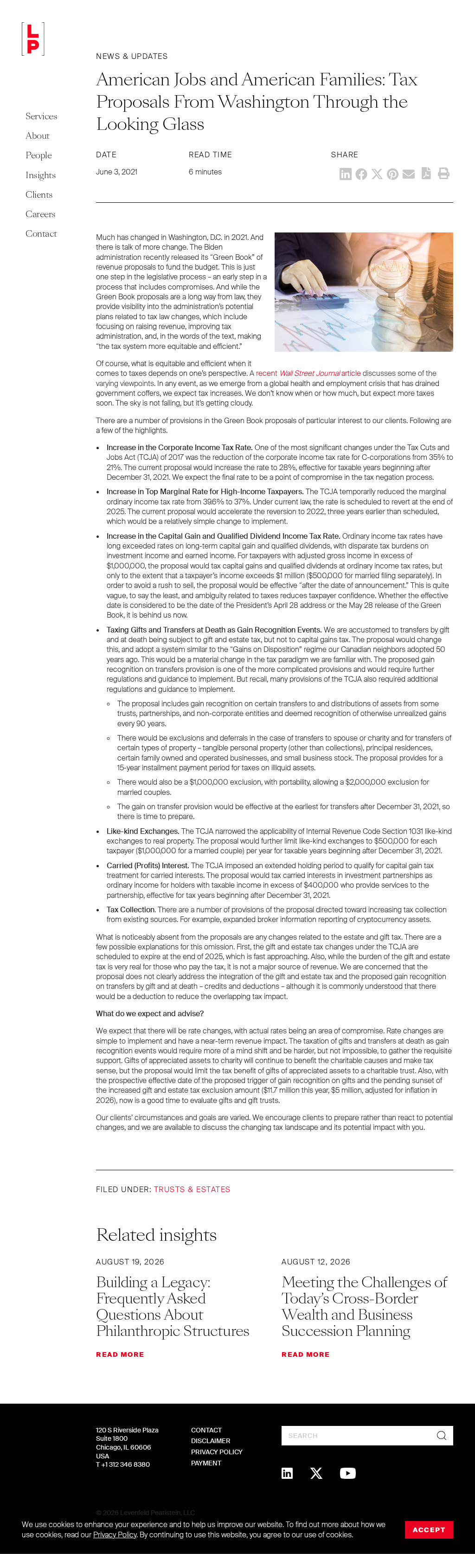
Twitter (377, 174)
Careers (41, 214)
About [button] (38, 135)
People (38, 155)
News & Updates (132, 56)
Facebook (361, 174)
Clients (39, 194)
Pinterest (393, 174)
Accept (429, 1530)
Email (409, 174)
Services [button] (41, 116)
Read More (120, 1354)
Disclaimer (211, 1441)
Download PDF (426, 173)
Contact (41, 233)
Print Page (443, 174)
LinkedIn (346, 174)
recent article (308, 373)
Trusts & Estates (192, 1189)
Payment (206, 1463)
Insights (41, 175)
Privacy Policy (217, 1452)
